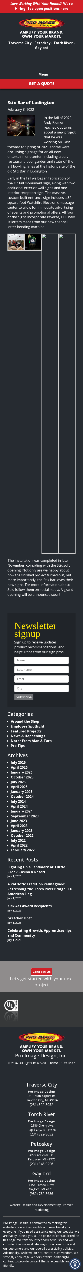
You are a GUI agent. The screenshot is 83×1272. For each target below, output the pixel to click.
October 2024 (22, 796)
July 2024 (18, 801)
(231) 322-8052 (41, 1104)
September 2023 (25, 816)
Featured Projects (26, 731)
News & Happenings (28, 736)
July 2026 (18, 762)
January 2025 (21, 791)
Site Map (69, 1063)
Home (53, 1063)
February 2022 (22, 850)
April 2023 (19, 825)
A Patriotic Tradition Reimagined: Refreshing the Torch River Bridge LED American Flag (39, 889)
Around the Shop (25, 721)
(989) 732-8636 (41, 1193)
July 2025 (18, 782)
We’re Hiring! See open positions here (44, 6)
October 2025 (22, 777)
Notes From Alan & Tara (31, 740)
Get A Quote (41, 83)
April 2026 (19, 767)
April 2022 (19, 845)
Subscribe (24, 697)
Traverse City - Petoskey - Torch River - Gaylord (41, 45)
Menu (43, 74)
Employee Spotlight (27, 726)
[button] (75, 1264)
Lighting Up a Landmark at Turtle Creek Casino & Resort (36, 869)
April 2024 (19, 806)
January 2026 (21, 772)
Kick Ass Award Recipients (29, 906)
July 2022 (18, 840)
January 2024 (21, 811)
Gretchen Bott (19, 918)
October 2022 (22, 835)
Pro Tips (18, 745)
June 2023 (19, 820)
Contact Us (42, 971)
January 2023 (21, 830)
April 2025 (19, 786)
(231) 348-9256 (41, 1163)
